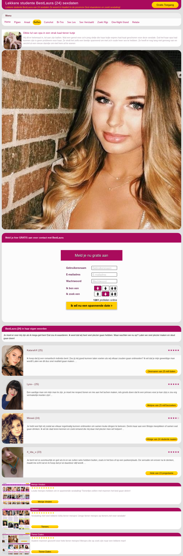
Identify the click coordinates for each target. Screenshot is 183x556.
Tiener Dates (45, 551)
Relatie (135, 22)
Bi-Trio (60, 22)
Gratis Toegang (165, 4)
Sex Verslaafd (86, 22)
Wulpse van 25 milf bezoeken (161, 405)
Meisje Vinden (45, 501)
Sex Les (71, 22)
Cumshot (48, 22)
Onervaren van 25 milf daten (161, 371)
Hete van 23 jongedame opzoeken (161, 473)
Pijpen (17, 22)
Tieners (45, 526)
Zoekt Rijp (102, 22)
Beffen (37, 22)
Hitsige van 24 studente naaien (162, 439)
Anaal (27, 22)
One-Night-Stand (120, 22)
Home (7, 22)
